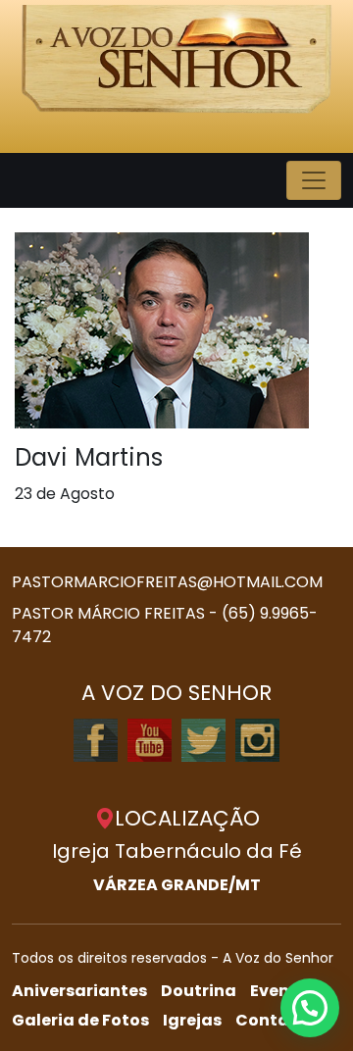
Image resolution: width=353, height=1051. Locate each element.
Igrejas (192, 1020)
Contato (271, 1020)
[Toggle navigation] (313, 180)
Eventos (283, 990)
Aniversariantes (79, 990)
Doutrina (198, 990)
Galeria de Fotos (80, 1020)
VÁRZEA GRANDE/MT (177, 885)
